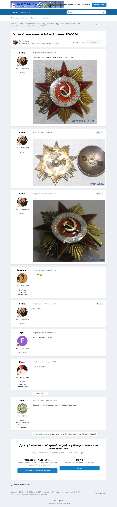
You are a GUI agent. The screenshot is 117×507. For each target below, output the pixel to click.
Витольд (22, 270)
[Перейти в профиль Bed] (22, 408)
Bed (22, 400)
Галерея (34, 18)
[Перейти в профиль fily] (22, 341)
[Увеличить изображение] (41, 275)
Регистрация (99, 4)
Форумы (44, 18)
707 (23, 73)
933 (23, 382)
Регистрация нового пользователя (38, 470)
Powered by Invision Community (59, 503)
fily (22, 333)
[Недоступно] (65, 92)
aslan (27, 41)
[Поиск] (103, 12)
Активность (25, 12)
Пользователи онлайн (19, 18)
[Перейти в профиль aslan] (15, 42)
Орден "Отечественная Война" (45, 43)
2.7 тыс (23, 290)
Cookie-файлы (58, 501)
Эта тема (95, 12)
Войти (79, 468)
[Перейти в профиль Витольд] (22, 278)
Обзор (15, 12)
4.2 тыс (23, 353)
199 (23, 420)
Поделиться (79, 42)
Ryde (22, 362)
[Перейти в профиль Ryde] (22, 370)
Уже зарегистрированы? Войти (76, 5)
